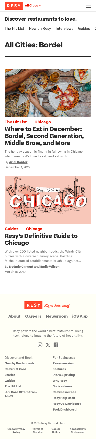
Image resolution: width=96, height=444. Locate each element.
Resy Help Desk (64, 398)
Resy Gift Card (15, 369)
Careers (33, 316)
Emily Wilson (49, 267)
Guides (84, 28)
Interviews (64, 28)
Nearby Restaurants (19, 363)
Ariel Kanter (18, 162)
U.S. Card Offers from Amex (21, 394)
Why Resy (60, 381)
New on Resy (40, 28)
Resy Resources (64, 392)
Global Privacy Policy (16, 430)
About (14, 316)
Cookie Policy (55, 430)
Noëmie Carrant (21, 267)
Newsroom (57, 316)
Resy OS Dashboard (67, 404)
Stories (10, 375)
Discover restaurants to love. (41, 19)
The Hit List (14, 28)
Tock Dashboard (64, 410)
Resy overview (63, 363)
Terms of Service (37, 430)
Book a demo (62, 386)
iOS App (79, 316)
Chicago (42, 122)
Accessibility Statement (78, 430)
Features (59, 369)
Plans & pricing (64, 375)
